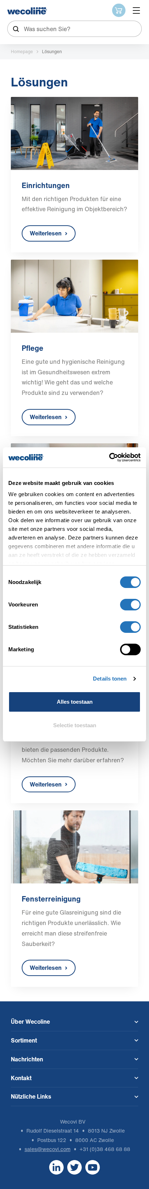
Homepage (22, 51)
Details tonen (110, 679)
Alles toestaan (75, 702)
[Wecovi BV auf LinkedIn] (56, 1167)
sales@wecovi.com (48, 1149)
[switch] (130, 604)
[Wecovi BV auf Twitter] (74, 1167)
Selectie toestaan (74, 725)
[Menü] (136, 10)
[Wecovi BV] (27, 10)
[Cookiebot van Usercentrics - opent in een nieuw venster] (109, 457)
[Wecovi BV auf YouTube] (92, 1167)
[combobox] (74, 29)
